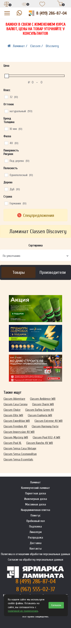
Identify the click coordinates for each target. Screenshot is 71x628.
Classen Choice (12, 410)
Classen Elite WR (13, 415)
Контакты (36, 548)
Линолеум (36, 532)
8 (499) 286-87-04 (51, 13)
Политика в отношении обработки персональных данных (35, 554)
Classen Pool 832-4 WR (46, 437)
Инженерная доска (35, 499)
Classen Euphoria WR (40, 415)
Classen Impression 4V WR (19, 432)
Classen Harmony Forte (45, 426)
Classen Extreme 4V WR (49, 421)
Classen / (37, 46)
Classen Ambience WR (42, 399)
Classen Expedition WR (17, 421)
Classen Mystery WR (16, 437)
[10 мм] (6, 128)
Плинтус (36, 515)
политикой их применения (23, 611)
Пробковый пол (35, 521)
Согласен (56, 605)
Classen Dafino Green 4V (39, 410)
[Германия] (6, 203)
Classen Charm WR (43, 404)
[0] (6, 4)
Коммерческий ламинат (35, 488)
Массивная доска (35, 504)
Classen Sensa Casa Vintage (20, 448)
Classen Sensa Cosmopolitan (20, 454)
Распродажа (35, 537)
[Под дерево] (6, 160)
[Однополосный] (6, 174)
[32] (6, 96)
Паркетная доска (35, 493)
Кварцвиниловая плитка (35, 510)
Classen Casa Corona (15, 404)
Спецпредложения (38, 215)
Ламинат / (20, 46)
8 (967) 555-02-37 (35, 589)
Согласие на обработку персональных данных (35, 559)
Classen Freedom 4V (15, 426)
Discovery (52, 46)
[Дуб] (6, 189)
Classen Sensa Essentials (18, 459)
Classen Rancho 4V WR (39, 443)
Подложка (35, 526)
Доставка (35, 543)
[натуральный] (6, 111)
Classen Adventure (14, 399)
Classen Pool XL (12, 443)
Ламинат (35, 482)
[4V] (6, 142)
